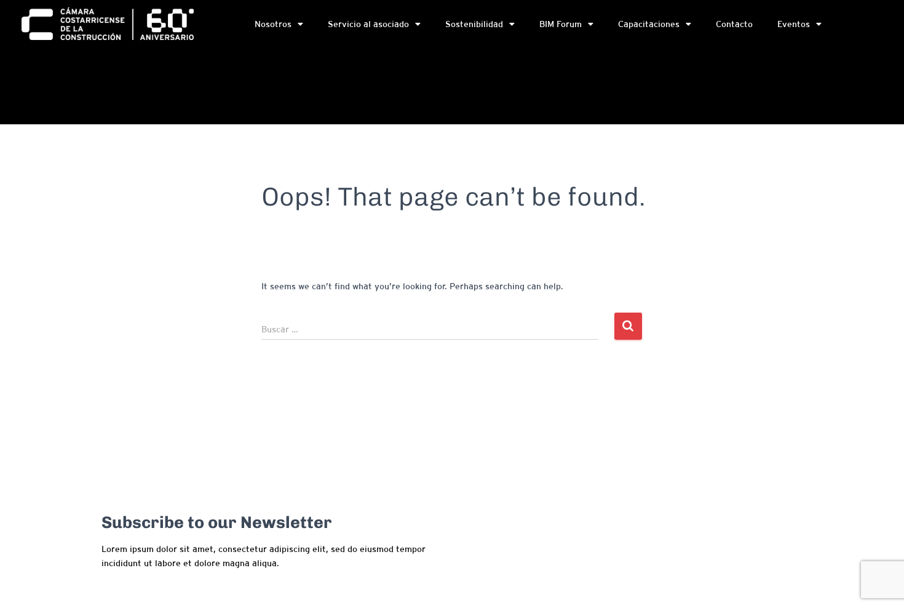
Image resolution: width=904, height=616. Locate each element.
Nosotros (273, 24)
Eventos (793, 24)
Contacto (734, 24)
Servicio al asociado (368, 24)
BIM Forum (560, 24)
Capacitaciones (649, 24)
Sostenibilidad (474, 24)
